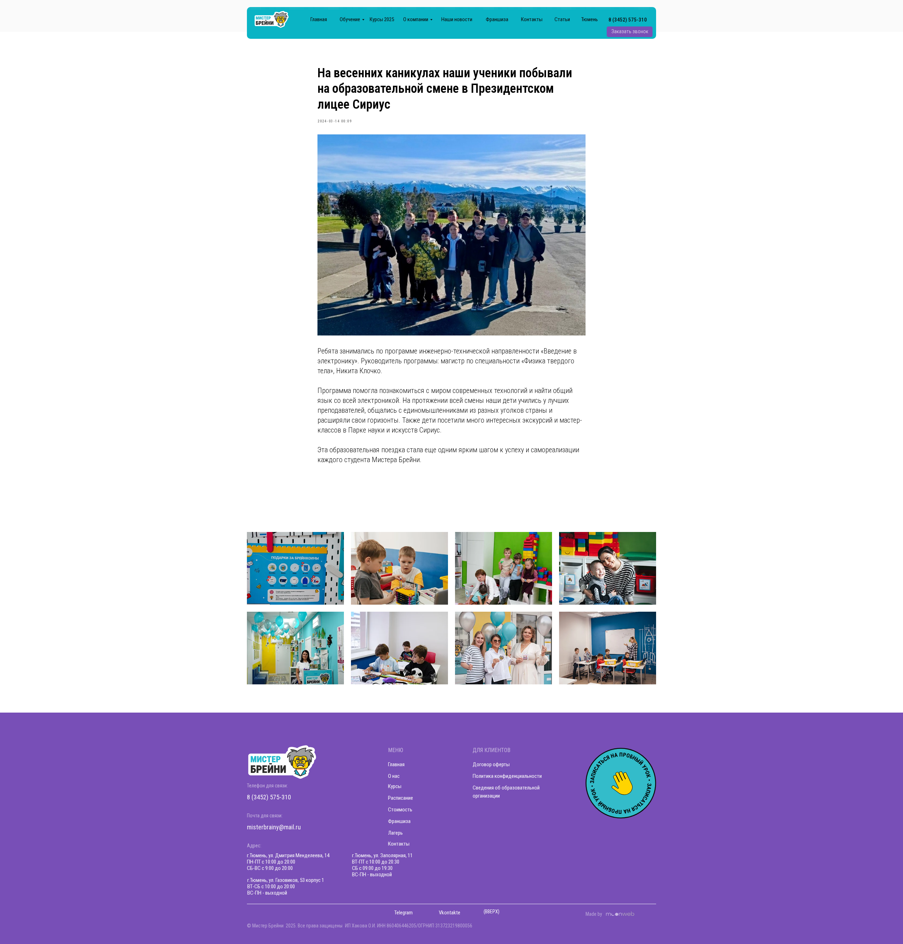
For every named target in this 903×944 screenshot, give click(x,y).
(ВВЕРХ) (491, 911)
